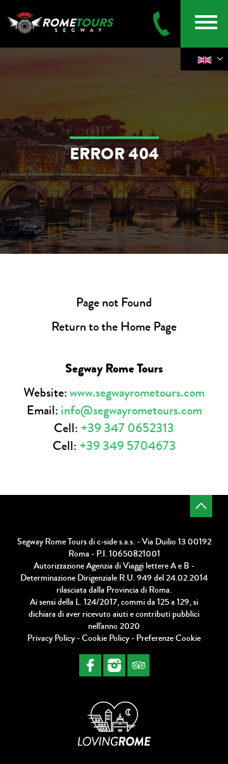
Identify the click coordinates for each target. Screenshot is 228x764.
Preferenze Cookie (168, 638)
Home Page (148, 326)
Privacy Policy (51, 638)
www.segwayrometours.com (137, 392)
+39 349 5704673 (127, 446)
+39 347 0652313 (127, 428)
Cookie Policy (105, 638)
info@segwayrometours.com (131, 410)
